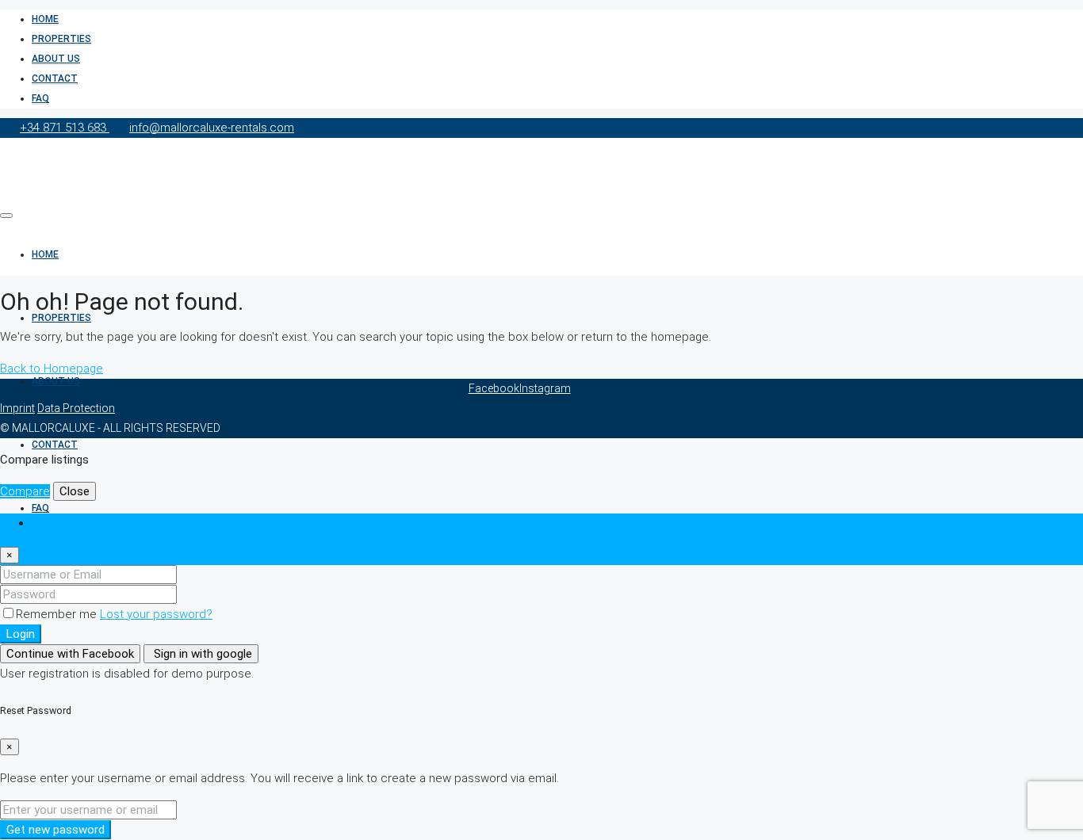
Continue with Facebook (70, 654)
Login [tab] (46, 523)
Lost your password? (156, 614)
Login (20, 634)
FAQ (40, 98)
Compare (25, 491)
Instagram (545, 388)
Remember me (58, 614)
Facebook (494, 388)
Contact (55, 78)
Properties (61, 38)
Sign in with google (201, 654)
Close (74, 491)
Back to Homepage (51, 368)
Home (45, 19)
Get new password (55, 830)
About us (56, 58)
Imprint (17, 408)
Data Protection (76, 408)
